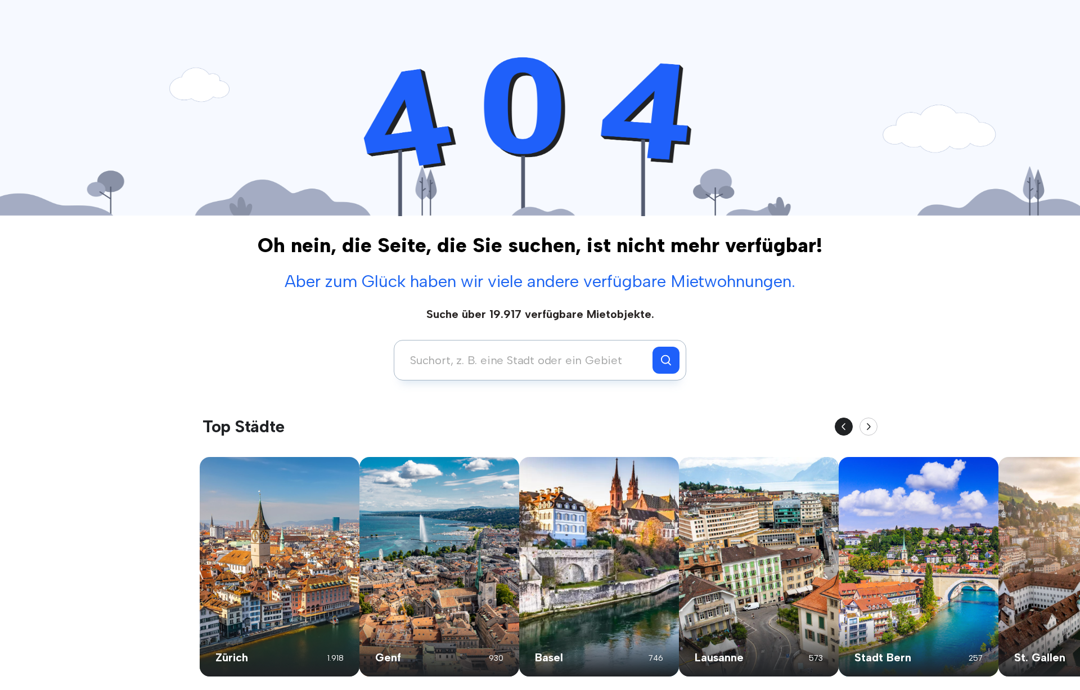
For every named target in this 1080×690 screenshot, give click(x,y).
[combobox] (526, 360)
